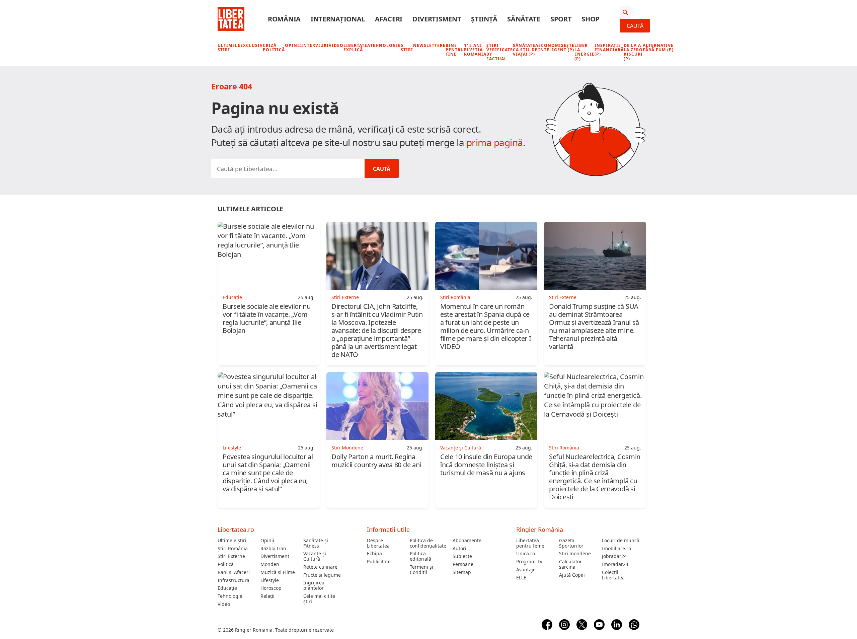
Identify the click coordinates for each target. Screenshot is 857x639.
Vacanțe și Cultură (314, 556)
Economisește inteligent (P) (556, 47)
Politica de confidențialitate (428, 543)
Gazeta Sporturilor (571, 543)
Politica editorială (420, 556)
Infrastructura (233, 580)
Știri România (233, 548)
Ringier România (539, 529)
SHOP (590, 19)
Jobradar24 (614, 556)
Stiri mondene (575, 553)
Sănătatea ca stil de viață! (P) (525, 50)
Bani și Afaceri (234, 572)
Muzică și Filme (277, 572)
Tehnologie (385, 45)
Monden (269, 564)
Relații (267, 596)
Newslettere (429, 45)
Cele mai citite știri (319, 598)
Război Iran (273, 548)
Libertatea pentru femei (531, 543)
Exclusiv (251, 45)
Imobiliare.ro (616, 548)
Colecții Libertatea (613, 575)
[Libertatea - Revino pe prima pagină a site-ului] (231, 19)
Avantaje (526, 569)
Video (336, 45)
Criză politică (274, 47)
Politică (226, 564)
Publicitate (379, 561)
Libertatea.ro (236, 529)
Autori (459, 548)
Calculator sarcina (570, 564)
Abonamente (467, 540)
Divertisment (274, 556)
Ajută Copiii (572, 575)
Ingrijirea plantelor (313, 585)
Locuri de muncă (620, 540)
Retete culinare (320, 567)
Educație (227, 588)
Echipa (374, 553)
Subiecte (462, 556)
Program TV (529, 561)
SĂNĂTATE (523, 19)
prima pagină (494, 142)
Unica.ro (525, 553)
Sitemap (462, 572)
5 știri (407, 47)
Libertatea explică (356, 47)
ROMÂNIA (284, 19)
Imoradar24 (615, 564)
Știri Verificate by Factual (499, 52)
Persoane (463, 564)
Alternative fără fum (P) (658, 47)
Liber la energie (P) (584, 52)
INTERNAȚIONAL (338, 19)
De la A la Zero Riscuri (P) (633, 52)
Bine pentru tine (455, 50)
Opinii (293, 45)
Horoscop (271, 588)
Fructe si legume (322, 575)
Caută (635, 25)
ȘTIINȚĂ (484, 19)
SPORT (561, 19)
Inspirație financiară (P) (609, 50)
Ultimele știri (229, 47)
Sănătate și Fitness (315, 543)
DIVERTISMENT (436, 19)
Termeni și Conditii (421, 569)
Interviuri (315, 45)
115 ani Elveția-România (475, 50)
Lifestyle (269, 580)
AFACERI (388, 19)
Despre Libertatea (378, 543)
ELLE (521, 577)
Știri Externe (231, 556)
